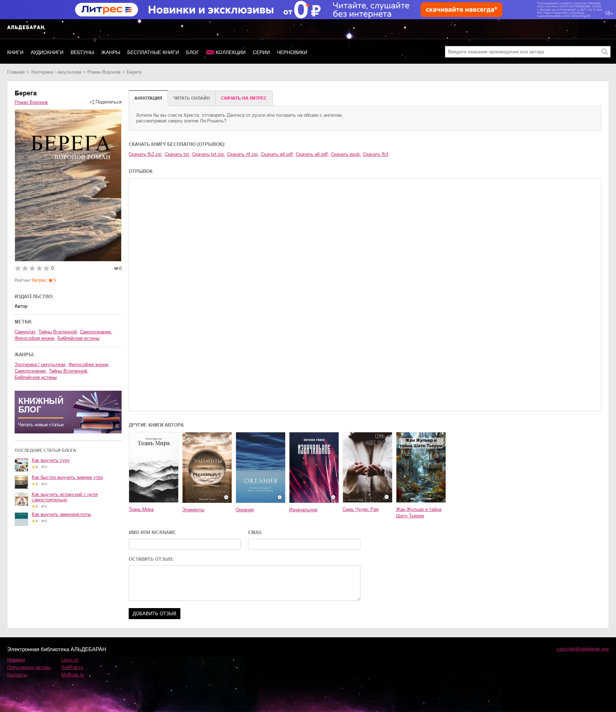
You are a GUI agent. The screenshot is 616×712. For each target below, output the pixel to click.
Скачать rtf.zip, (243, 154)
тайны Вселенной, (58, 331)
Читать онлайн (191, 98)
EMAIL (255, 532)
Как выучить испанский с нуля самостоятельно (65, 497)
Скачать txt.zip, (208, 154)
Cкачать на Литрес (244, 98)
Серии (261, 52)
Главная (16, 72)
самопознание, (96, 331)
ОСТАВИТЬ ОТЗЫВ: (151, 559)
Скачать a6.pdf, (312, 154)
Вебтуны (82, 52)
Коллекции (231, 52)
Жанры (110, 52)
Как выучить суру (51, 460)
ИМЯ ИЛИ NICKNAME (152, 532)
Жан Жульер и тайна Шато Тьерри (418, 512)
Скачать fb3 (375, 154)
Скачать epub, (346, 154)
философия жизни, (35, 338)
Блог (192, 52)
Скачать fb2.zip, (146, 154)
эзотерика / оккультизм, (41, 364)
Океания (245, 509)
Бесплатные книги (153, 52)
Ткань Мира (141, 509)
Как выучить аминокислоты (61, 514)
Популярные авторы (29, 667)
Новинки (16, 660)
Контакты (17, 674)
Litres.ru (69, 660)
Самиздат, (26, 331)
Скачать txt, (177, 154)
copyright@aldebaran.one (582, 649)
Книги (15, 52)
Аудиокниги (47, 52)
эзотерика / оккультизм (56, 72)
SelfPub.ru (72, 667)
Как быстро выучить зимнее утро (67, 477)
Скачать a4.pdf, (277, 154)
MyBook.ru (72, 674)
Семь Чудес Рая (361, 509)
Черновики (292, 52)
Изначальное (303, 509)
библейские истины (78, 338)
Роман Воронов (103, 72)
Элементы (193, 509)
